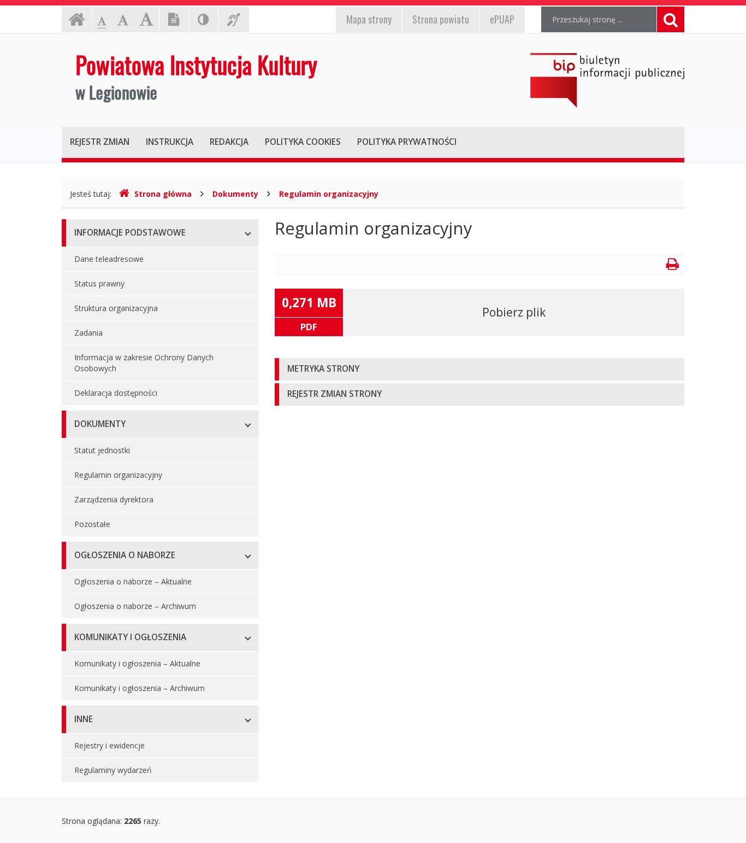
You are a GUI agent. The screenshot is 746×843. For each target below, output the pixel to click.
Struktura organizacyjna (116, 308)
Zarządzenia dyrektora (113, 499)
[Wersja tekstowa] (173, 19)
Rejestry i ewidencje (109, 745)
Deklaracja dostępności (115, 393)
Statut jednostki (102, 450)
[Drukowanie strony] (672, 266)
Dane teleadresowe (109, 259)
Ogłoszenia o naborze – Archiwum (135, 606)
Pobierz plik (514, 312)
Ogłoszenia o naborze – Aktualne (133, 581)
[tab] (479, 369)
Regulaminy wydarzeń (113, 770)
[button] (479, 369)
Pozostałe (92, 524)
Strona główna (163, 194)
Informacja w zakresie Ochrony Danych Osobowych (144, 362)
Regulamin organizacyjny (328, 194)
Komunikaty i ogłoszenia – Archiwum (139, 688)
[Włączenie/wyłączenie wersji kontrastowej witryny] (203, 19)
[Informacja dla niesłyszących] (233, 19)
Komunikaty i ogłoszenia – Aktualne (137, 663)
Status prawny (99, 283)
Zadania (88, 332)
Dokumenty (235, 194)
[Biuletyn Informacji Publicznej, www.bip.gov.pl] (607, 80)
